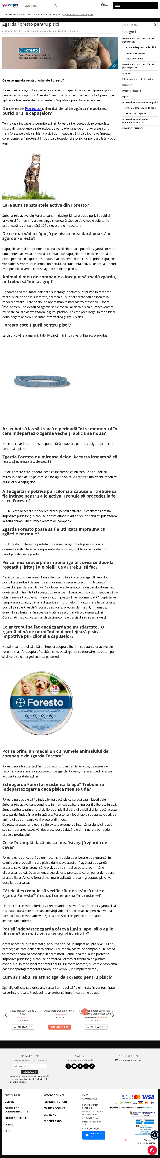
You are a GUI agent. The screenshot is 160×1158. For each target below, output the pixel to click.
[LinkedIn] (86, 1066)
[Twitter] (80, 1066)
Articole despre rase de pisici (140, 107)
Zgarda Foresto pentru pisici (78, 14)
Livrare (9, 1101)
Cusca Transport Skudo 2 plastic (23, 1012)
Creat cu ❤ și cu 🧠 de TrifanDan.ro (125, 1140)
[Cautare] (55, 5)
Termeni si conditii (56, 1101)
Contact (10, 1124)
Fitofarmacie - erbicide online (138, 79)
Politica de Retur (16, 1118)
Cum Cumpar (13, 1095)
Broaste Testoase (131, 90)
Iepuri (125, 96)
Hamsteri (127, 84)
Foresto (33, 108)
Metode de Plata (54, 1095)
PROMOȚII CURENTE (133, 128)
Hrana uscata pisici (135, 113)
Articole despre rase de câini (140, 47)
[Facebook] (68, 1066)
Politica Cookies (54, 1108)
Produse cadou (53, 1121)
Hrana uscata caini (135, 52)
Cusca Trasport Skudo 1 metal (59, 1010)
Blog (8, 1130)
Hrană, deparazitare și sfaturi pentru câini (138, 40)
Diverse (126, 73)
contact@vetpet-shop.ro (132, 1060)
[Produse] (117, 6)
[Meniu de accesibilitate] (154, 1134)
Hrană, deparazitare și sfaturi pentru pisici (42, 31)
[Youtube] (74, 1066)
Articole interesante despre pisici (140, 102)
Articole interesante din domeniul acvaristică (135, 121)
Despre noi (50, 1114)
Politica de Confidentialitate (16, 1110)
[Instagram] (92, 1066)
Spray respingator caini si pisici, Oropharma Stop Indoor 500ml (96, 1012)
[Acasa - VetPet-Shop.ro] (10, 5)
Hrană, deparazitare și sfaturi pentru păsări (138, 66)
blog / (23, 14)
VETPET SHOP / (12, 14)
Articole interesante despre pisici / (45, 14)
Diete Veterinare (134, 58)
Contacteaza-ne (96, 1135)
